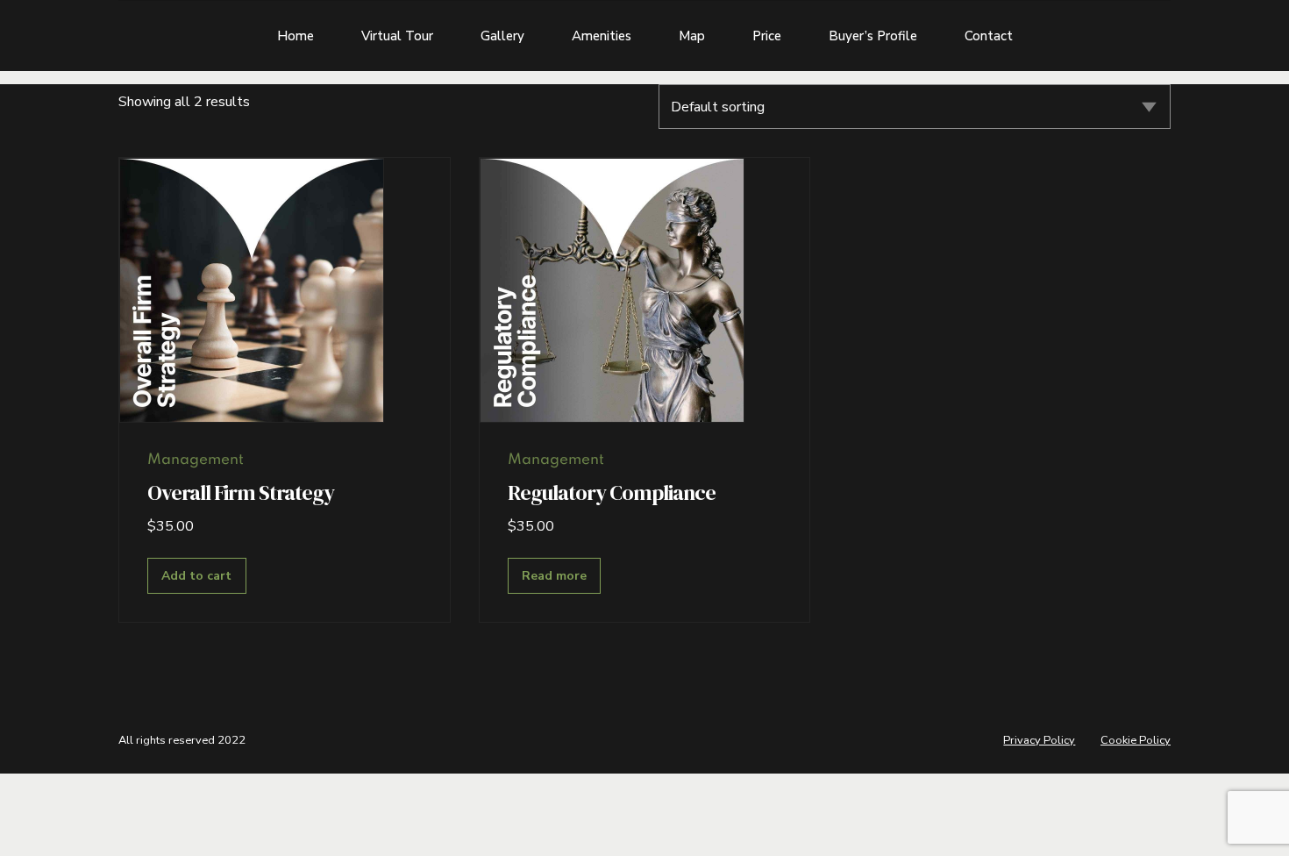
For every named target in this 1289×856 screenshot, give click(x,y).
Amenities (601, 36)
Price (766, 36)
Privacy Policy (1039, 740)
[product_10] (612, 290)
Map (692, 36)
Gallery (502, 36)
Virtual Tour (397, 36)
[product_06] (251, 290)
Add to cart (196, 575)
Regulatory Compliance (612, 492)
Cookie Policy (1135, 740)
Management (195, 460)
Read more (554, 575)
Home (295, 36)
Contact (989, 36)
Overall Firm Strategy (240, 492)
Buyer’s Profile (873, 36)
